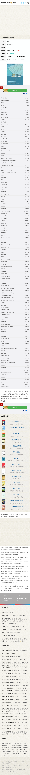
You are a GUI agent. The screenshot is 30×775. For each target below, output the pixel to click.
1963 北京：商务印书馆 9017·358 (13, 665)
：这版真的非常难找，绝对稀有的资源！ (13, 626)
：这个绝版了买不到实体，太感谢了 (11, 632)
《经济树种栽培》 (18, 743)
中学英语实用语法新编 (16, 500)
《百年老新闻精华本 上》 (8, 743)
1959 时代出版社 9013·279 (13, 659)
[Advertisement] (15, 20)
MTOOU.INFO (17, 769)
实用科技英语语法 (17, 446)
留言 (22, 3)
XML (10, 771)
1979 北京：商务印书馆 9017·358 (13, 679)
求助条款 (12, 53)
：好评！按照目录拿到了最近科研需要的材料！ (15, 615)
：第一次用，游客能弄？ (9, 635)
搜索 (28, 3)
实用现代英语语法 (17, 470)
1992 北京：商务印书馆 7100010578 (14, 685)
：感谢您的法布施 (7, 612)
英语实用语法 (16, 433)
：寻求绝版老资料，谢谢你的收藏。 (12, 621)
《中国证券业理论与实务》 (15, 747)
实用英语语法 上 (16, 476)
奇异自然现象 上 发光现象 (17, 427)
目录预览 (19, 50)
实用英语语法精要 (17, 464)
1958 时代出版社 (10, 676)
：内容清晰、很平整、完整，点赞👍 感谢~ (13, 641)
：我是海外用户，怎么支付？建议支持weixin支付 (15, 638)
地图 (13, 771)
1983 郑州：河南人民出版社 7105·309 (15, 714)
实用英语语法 (16, 452)
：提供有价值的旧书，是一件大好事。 (11, 618)
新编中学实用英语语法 (16, 506)
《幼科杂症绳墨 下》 (7, 753)
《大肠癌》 (13, 749)
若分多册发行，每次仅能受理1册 (19, 60)
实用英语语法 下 (16, 439)
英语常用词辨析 (16, 458)
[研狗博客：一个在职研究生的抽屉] (8, 2)
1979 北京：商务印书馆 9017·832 (15, 662)
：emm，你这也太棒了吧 (9, 623)
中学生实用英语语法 (16, 421)
